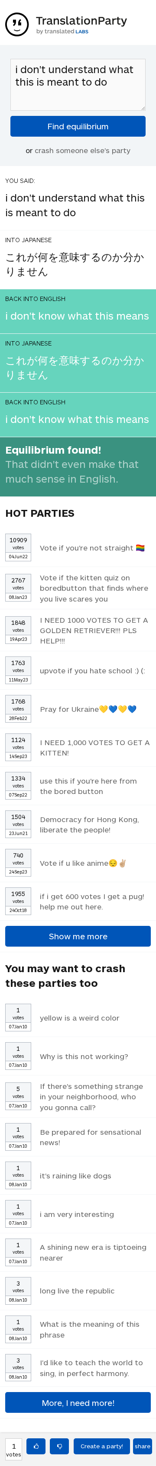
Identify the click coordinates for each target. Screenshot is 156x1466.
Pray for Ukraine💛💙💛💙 (88, 708)
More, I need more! (78, 1403)
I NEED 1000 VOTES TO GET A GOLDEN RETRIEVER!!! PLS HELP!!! (94, 630)
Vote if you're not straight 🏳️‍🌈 (92, 547)
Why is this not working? (84, 1056)
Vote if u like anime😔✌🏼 (83, 862)
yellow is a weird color (80, 1017)
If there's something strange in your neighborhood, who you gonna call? (91, 1096)
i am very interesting (77, 1214)
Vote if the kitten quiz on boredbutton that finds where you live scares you (94, 587)
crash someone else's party (82, 150)
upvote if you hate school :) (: (92, 670)
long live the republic (77, 1290)
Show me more (78, 936)
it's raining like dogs (75, 1175)
